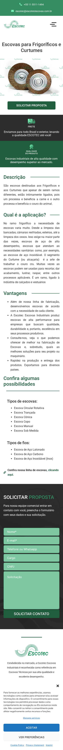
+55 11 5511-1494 (34, 4)
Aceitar (31, 727)
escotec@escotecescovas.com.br (34, 11)
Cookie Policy (17, 745)
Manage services (31, 718)
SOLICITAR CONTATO (31, 614)
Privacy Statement (35, 745)
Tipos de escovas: (22, 401)
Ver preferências (31, 737)
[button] (57, 686)
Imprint (49, 745)
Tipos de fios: (18, 443)
